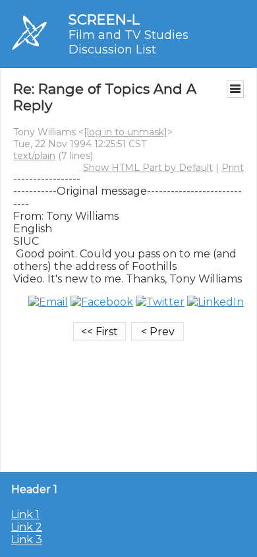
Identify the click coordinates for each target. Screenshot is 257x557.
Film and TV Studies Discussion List (128, 42)
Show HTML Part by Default (148, 168)
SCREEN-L (104, 19)
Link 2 (26, 527)
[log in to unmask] (125, 132)
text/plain (34, 156)
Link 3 (26, 539)
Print (232, 168)
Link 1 (25, 514)
